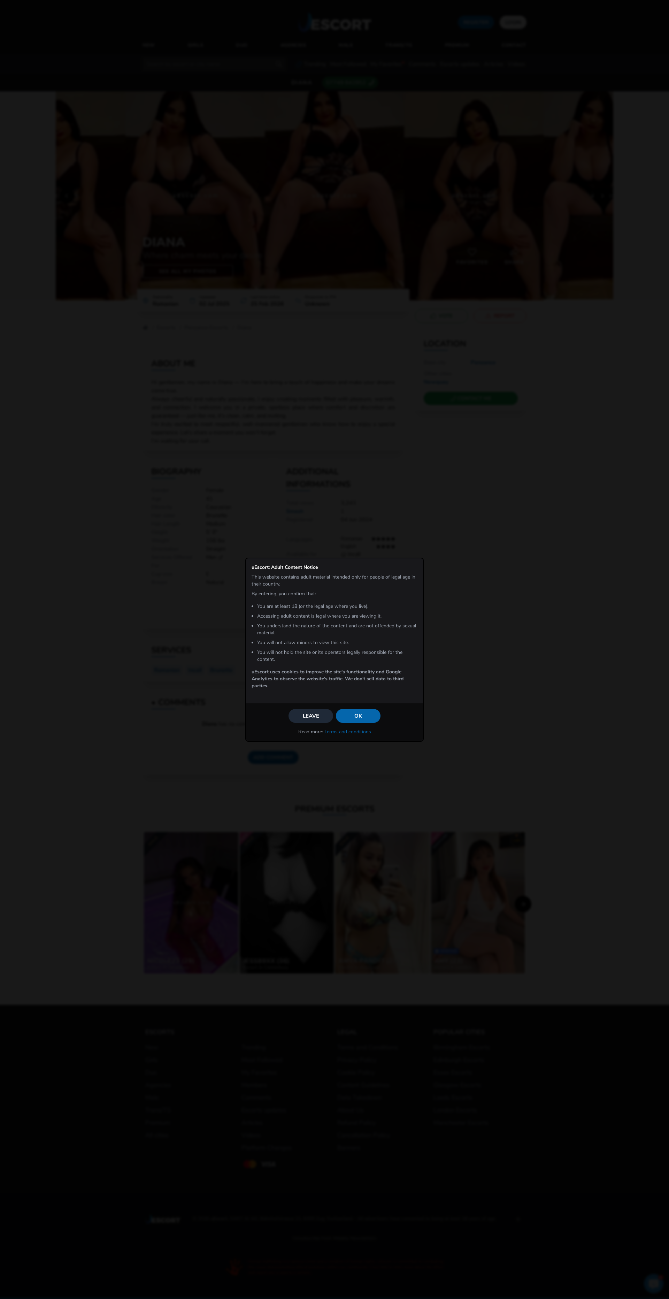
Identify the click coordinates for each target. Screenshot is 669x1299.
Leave (311, 715)
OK (358, 715)
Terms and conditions (347, 731)
